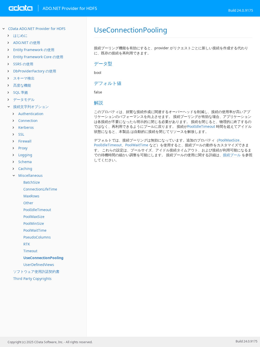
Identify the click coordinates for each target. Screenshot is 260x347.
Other (28, 202)
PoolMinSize (33, 223)
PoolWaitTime (34, 230)
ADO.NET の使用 (26, 42)
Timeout (30, 250)
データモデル (24, 99)
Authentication (30, 113)
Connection (28, 120)
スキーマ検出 (24, 78)
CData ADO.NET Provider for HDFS (37, 28)
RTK (26, 244)
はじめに (20, 35)
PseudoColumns (37, 237)
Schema (25, 161)
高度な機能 (22, 85)
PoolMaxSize (33, 216)
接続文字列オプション (31, 106)
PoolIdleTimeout (37, 209)
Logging (25, 154)
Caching (25, 168)
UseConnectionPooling (43, 257)
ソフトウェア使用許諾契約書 (36, 271)
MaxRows (31, 196)
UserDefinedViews (38, 264)
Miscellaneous (30, 175)
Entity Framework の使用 (33, 49)
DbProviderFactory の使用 (34, 71)
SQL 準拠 (20, 92)
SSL (21, 134)
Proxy (22, 148)
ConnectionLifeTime (40, 189)
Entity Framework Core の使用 (38, 56)
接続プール (232, 154)
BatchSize (31, 182)
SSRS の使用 (23, 63)
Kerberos (26, 127)
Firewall (24, 141)
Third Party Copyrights (32, 278)
